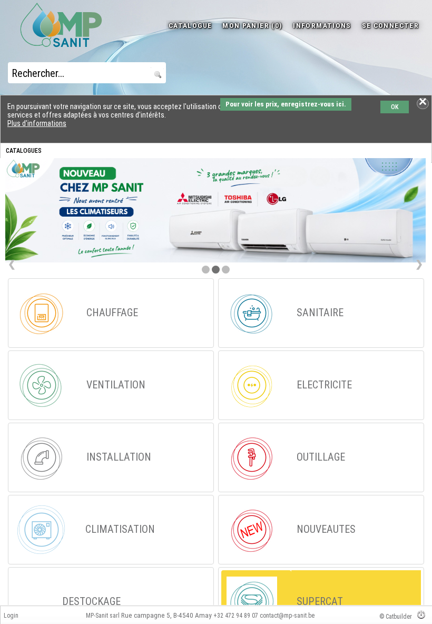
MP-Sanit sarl (103, 615)
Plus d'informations (36, 123)
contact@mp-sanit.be (287, 615)
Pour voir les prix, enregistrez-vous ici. (285, 104)
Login (11, 615)
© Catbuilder (395, 616)
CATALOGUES (24, 150)
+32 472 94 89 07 (235, 615)
